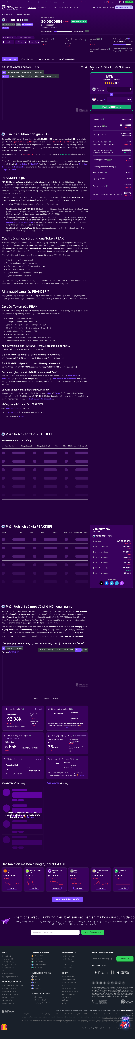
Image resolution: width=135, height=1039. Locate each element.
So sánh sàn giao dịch (9, 988)
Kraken (24, 164)
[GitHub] (123, 983)
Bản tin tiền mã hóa (8, 962)
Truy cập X (38, 709)
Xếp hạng (19, 14)
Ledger (4, 170)
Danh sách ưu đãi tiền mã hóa (64, 379)
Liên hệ (64, 1003)
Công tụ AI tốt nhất (8, 997)
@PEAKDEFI (14, 652)
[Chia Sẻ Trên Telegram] (117, 583)
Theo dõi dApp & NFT (9, 1003)
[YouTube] (100, 983)
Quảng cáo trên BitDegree (70, 991)
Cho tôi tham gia (92, 932)
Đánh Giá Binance (67, 965)
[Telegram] (97, 983)
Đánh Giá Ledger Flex (38, 997)
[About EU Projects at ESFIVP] (99, 1001)
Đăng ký (125, 959)
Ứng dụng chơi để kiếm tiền (10, 977)
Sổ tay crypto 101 (7, 959)
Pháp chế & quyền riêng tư (99, 1028)
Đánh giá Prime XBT (68, 962)
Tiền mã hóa (9, 14)
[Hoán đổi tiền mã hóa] (111, 94)
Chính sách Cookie (115, 1028)
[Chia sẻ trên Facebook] (106, 583)
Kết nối (129, 2)
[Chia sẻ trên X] (101, 583)
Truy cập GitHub (36, 759)
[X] (93, 983)
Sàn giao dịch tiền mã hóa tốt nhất (13, 985)
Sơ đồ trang (86, 1028)
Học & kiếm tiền (7, 956)
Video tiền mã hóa (7, 971)
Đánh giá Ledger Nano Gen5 (41, 1003)
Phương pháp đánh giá (69, 982)
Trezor (13, 170)
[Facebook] (104, 983)
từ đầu (21, 416)
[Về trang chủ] (3, 14)
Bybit (18, 164)
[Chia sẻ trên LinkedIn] (111, 583)
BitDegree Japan (67, 997)
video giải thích (12, 412)
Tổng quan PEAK (9, 59)
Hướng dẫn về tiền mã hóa (10, 965)
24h (98, 39)
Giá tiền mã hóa (7, 1000)
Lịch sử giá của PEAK (46, 59)
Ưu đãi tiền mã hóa (8, 974)
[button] (111, 2)
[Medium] (112, 983)
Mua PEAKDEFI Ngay (110, 107)
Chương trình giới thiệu (69, 988)
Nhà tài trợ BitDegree (68, 994)
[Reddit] (119, 983)
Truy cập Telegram (12, 738)
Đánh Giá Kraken (67, 959)
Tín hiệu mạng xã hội (67, 59)
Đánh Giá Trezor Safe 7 (39, 1000)
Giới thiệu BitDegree (68, 976)
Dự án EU (65, 985)
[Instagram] (116, 983)
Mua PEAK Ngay (78, 21)
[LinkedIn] (108, 983)
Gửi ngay (81, 775)
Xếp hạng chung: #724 (8, 24)
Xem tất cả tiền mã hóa (67, 899)
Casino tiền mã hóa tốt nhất (10, 994)
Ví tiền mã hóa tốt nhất (9, 991)
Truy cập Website (80, 736)
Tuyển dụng (65, 1000)
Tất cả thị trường (27, 59)
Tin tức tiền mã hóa (13, 408)
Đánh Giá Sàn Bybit (68, 956)
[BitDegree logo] (8, 1011)
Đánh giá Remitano (68, 968)
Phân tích (12, 888)
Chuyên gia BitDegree (69, 979)
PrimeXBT (34, 164)
